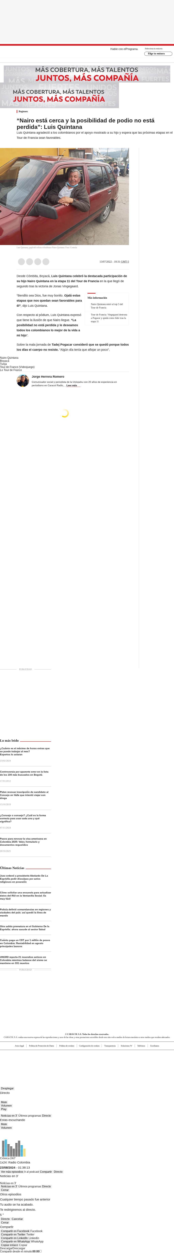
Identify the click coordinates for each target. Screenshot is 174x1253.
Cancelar (17, 1219)
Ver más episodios (12, 1171)
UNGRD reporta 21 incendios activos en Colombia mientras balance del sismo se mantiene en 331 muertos (23, 960)
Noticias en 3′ (9, 1115)
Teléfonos (141, 1046)
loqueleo (123, 1064)
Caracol (148, 1054)
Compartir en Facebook (15, 1231)
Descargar (6, 1248)
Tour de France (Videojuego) (17, 367)
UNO (70, 1059)
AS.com (124, 1054)
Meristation (139, 1064)
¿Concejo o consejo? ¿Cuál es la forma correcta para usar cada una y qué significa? (23, 818)
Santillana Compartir (96, 1054)
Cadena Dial (106, 1059)
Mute (4, 1102)
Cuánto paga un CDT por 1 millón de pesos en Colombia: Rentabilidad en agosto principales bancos (25, 943)
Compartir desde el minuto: (19, 1251)
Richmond (46, 1064)
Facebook (21, 261)
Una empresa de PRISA (18, 1057)
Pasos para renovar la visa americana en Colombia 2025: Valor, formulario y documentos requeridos (23, 841)
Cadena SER (113, 1054)
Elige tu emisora (156, 53)
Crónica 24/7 (7, 1158)
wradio (80, 1059)
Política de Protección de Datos (41, 1046)
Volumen (6, 1105)
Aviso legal (19, 1046)
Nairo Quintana (9, 357)
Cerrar (5, 1190)
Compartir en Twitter (13, 1234)
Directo (46, 1115)
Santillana (77, 1054)
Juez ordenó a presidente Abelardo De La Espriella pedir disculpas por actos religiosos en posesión (24, 878)
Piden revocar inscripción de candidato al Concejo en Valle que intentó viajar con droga (24, 795)
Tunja (3, 363)
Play (3, 1109)
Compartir (46, 1171)
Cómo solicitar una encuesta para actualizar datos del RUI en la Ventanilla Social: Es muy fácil (25, 895)
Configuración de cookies (89, 1046)
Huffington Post (52, 1059)
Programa (132, 49)
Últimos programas (29, 1115)
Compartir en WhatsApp (15, 1241)
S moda (108, 1064)
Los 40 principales (62, 1054)
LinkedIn (37, 261)
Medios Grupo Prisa (18, 1066)
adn (135, 1054)
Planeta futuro (132, 1059)
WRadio (87, 51)
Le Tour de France (11, 370)
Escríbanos (154, 1046)
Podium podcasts (78, 1064)
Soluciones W (126, 1046)
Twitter (29, 261)
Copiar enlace (9, 1245)
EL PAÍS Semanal (118, 1059)
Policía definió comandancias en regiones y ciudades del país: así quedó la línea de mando (25, 912)
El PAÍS (47, 1054)
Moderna (63, 1064)
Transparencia (110, 1046)
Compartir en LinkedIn (14, 1238)
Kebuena (147, 1059)
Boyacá (4, 360)
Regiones (23, 111)
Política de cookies (66, 1046)
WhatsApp (45, 261)
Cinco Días (93, 1059)
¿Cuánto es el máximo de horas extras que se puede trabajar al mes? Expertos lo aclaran (25, 751)
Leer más (71, 385)
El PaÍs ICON (93, 1064)
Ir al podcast (31, 1171)
